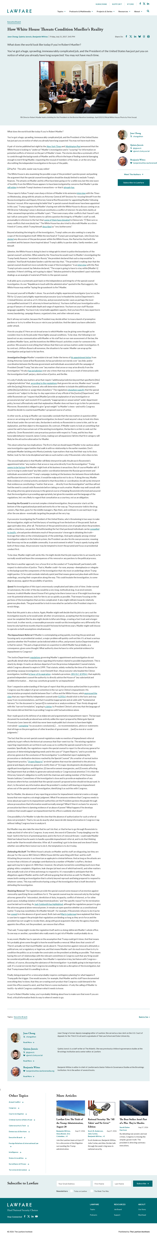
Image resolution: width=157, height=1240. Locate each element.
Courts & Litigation (17, 1114)
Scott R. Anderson (95, 1131)
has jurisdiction (35, 370)
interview (81, 193)
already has (69, 187)
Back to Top (143, 1017)
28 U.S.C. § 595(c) (79, 674)
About (137, 11)
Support (117, 4)
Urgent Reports (35, 761)
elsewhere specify (76, 390)
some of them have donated (57, 220)
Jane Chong (12, 36)
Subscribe (101, 4)
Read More (27, 1042)
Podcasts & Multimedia (80, 11)
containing (23, 725)
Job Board (118, 1209)
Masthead (142, 1215)
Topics (60, 11)
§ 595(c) (62, 696)
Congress (13, 1108)
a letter (48, 706)
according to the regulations (44, 383)
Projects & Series (104, 11)
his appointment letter (81, 357)
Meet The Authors (132, 174)
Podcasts (93, 1215)
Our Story (142, 1209)
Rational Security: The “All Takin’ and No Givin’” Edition (101, 1123)
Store (130, 4)
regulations (35, 657)
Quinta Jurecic (25, 36)
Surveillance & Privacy (18, 1164)
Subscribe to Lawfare (133, 182)
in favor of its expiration (40, 674)
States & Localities (17, 1158)
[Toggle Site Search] (148, 11)
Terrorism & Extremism (18, 1170)
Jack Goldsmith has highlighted (48, 904)
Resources (123, 11)
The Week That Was (101, 1191)
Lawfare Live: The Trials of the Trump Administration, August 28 (69, 1123)
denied (10, 239)
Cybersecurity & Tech (18, 1126)
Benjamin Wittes (40, 36)
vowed (14, 914)
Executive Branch (14, 22)
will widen (11, 187)
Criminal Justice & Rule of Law (21, 1120)
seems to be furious (16, 467)
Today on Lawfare (80, 1191)
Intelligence (14, 1152)
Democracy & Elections (18, 1132)
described (47, 226)
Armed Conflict (15, 1102)
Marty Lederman (68, 914)
